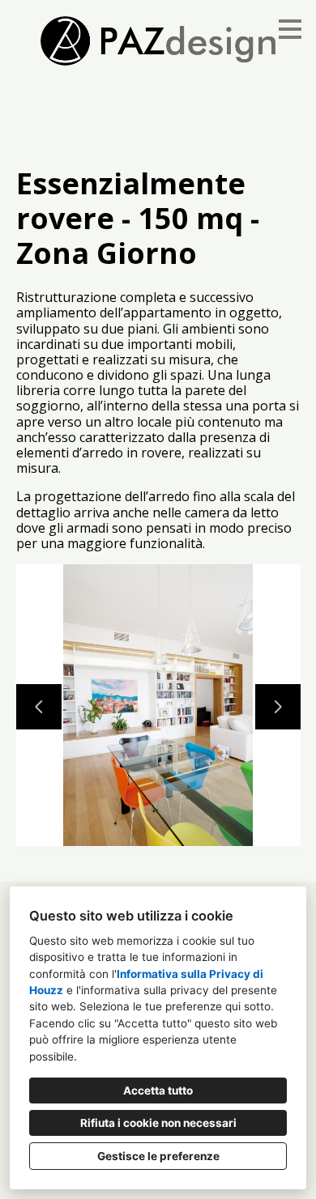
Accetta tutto (158, 1090)
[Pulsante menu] (290, 29)
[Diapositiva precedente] (39, 706)
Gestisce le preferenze (158, 1156)
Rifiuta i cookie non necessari (158, 1122)
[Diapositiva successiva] (278, 706)
